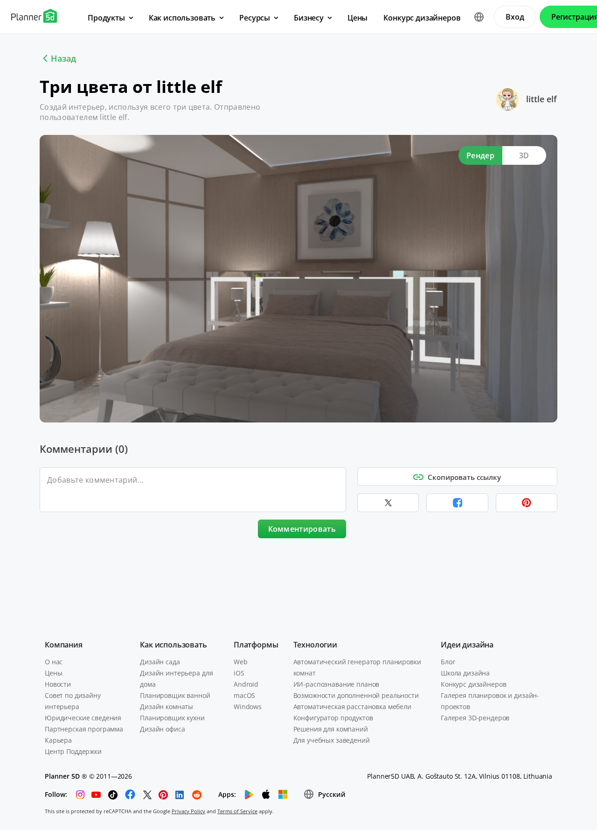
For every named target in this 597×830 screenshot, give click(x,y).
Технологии (315, 645)
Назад (63, 58)
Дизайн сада (160, 661)
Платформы (256, 645)
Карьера (58, 740)
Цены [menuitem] (357, 18)
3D (524, 155)
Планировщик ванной (175, 695)
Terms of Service (237, 811)
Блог (448, 661)
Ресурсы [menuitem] (254, 18)
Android (246, 684)
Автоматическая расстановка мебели (352, 706)
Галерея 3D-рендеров (475, 717)
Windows (248, 706)
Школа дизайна (465, 672)
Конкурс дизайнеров (473, 684)
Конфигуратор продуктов (333, 717)
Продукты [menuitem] (106, 18)
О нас (53, 661)
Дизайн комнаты (166, 706)
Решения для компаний (330, 728)
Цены (53, 672)
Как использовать (173, 645)
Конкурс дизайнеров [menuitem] (421, 18)
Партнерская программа (84, 728)
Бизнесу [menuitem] (309, 18)
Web (241, 661)
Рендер (480, 155)
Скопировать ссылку (464, 477)
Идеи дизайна (467, 645)
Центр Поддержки (73, 751)
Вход (515, 17)
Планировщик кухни (172, 717)
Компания (64, 645)
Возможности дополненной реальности (356, 695)
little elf (541, 99)
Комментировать (302, 529)
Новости (58, 684)
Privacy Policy (188, 811)
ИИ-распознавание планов (336, 684)
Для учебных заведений (331, 740)
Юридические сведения (83, 717)
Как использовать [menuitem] (182, 18)
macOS (244, 695)
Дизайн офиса (162, 728)
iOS (239, 672)
